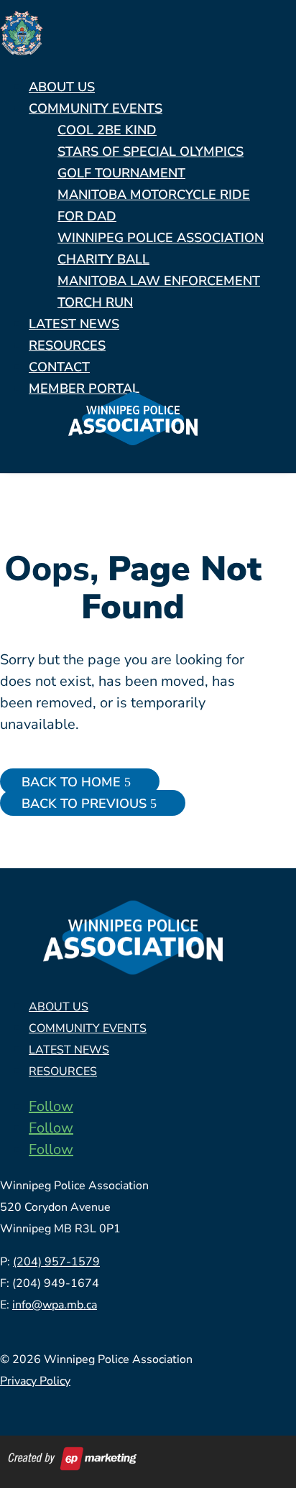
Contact (59, 367)
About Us (62, 87)
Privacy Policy (35, 1381)
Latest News (74, 324)
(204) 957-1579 (56, 1262)
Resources (67, 345)
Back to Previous (84, 803)
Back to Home (71, 782)
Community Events (95, 108)
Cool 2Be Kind (107, 130)
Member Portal (84, 388)
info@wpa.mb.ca (54, 1305)
